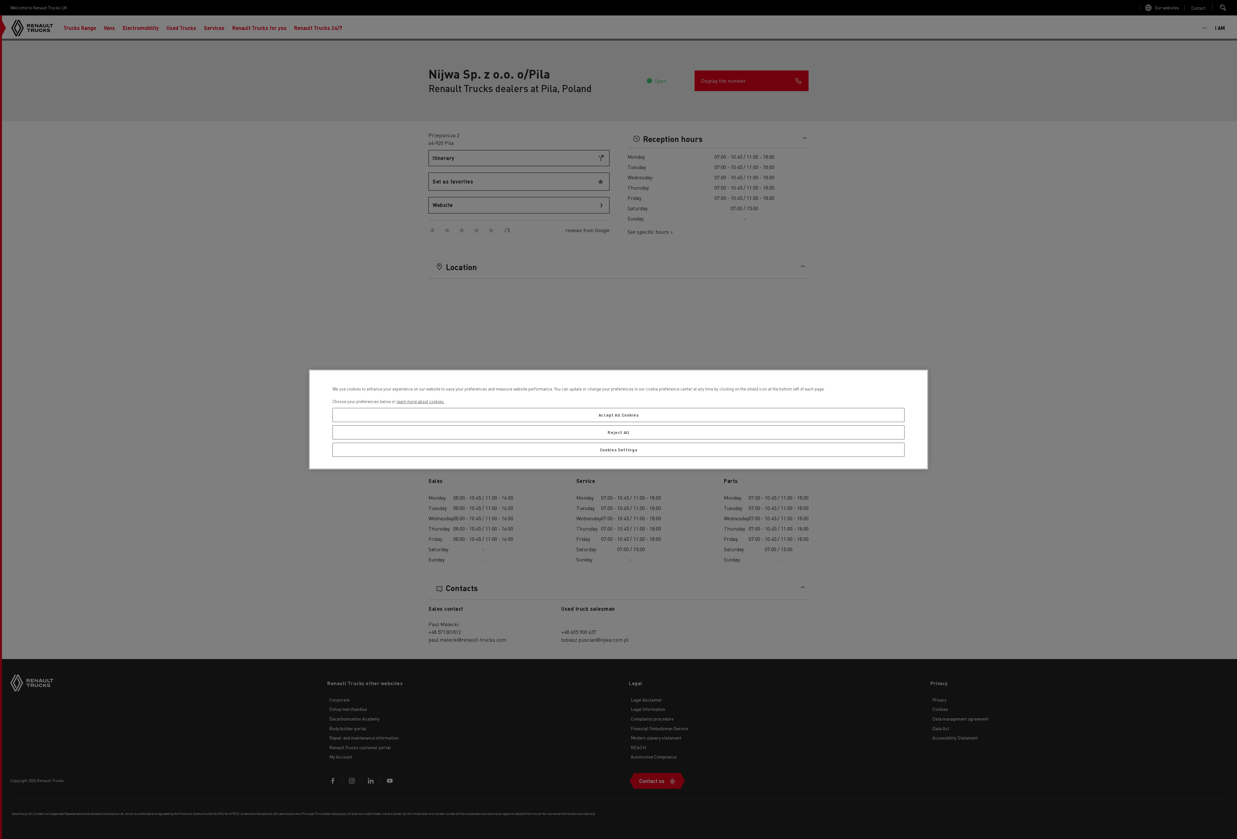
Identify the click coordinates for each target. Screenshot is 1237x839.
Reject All (618, 432)
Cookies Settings (619, 449)
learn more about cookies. (421, 401)
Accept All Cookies (619, 415)
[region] (618, 420)
